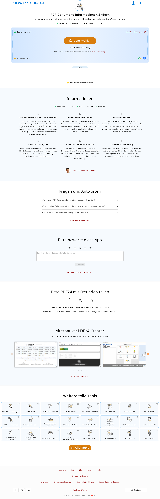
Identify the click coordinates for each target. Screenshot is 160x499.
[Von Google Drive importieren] (139, 58)
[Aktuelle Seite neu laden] (80, 5)
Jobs (99, 470)
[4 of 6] (81, 370)
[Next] (148, 354)
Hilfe (80, 470)
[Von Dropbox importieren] (144, 58)
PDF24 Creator (78, 376)
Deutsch (137, 490)
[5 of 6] (84, 370)
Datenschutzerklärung (85, 482)
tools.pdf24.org (80, 490)
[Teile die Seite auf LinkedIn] (91, 300)
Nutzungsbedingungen (99, 52)
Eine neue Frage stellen (80, 220)
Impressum (45, 482)
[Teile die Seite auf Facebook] (69, 300)
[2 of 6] (76, 370)
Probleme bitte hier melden (79, 272)
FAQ (72, 470)
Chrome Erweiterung (80, 476)
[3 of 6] (79, 370)
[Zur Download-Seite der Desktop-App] (134, 3)
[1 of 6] (73, 370)
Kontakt (90, 470)
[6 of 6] (87, 370)
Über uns (62, 470)
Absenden (80, 265)
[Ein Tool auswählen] (146, 3)
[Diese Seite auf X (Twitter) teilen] (80, 300)
